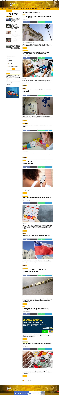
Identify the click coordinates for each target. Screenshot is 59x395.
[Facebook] (51, 0)
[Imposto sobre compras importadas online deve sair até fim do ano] (38, 213)
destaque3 (24, 233)
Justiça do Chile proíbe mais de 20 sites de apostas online (36, 235)
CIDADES (17, 8)
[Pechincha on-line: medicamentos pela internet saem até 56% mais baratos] (38, 359)
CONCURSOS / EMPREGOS (24, 8)
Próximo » (31, 380)
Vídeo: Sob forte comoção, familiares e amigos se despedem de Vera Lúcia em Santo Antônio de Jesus (15, 40)
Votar (13, 68)
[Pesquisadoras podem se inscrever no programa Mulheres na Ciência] (38, 141)
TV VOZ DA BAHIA (41, 8)
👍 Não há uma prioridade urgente (13, 66)
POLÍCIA (6, 8)
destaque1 (24, 88)
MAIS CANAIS (48, 8)
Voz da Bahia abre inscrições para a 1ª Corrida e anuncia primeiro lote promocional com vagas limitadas (15, 26)
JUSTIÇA (9, 8)
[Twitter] (56, 0)
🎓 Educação (10, 63)
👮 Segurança (10, 60)
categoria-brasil (25, 50)
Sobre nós (3, 0)
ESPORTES (31, 8)
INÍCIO (2, 8)
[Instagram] (53, 0)
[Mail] (54, 0)
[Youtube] (57, 0)
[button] (58, 9)
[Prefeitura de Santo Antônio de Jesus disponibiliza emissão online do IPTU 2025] (38, 32)
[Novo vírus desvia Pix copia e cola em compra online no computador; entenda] (38, 178)
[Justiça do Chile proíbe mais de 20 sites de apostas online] (38, 250)
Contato (6, 0)
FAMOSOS (36, 8)
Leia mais (24, 85)
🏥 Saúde (9, 58)
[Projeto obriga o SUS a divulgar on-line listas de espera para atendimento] (38, 106)
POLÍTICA (13, 8)
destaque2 (24, 160)
